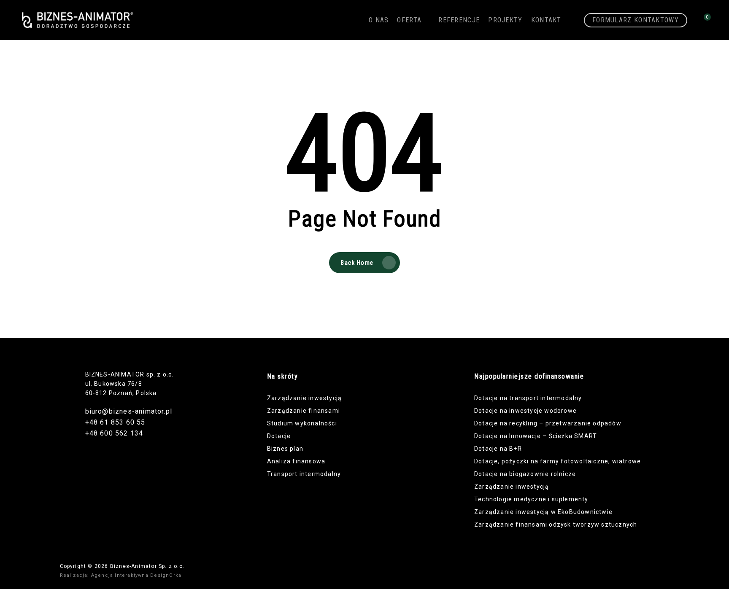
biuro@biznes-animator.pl (129, 411)
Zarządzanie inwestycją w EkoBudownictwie (543, 511)
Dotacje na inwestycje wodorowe (525, 410)
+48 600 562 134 (114, 433)
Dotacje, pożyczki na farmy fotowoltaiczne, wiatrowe (557, 461)
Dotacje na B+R (498, 448)
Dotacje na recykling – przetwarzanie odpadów (547, 423)
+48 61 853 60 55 (115, 422)
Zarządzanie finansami (303, 410)
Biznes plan (285, 448)
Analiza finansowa (296, 461)
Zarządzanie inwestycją (304, 398)
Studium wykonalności (302, 423)
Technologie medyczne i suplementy (531, 499)
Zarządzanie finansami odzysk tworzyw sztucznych (555, 524)
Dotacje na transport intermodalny (528, 398)
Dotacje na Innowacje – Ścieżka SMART (535, 436)
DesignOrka (165, 575)
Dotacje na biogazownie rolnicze (525, 474)
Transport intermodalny (304, 474)
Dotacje (279, 436)
